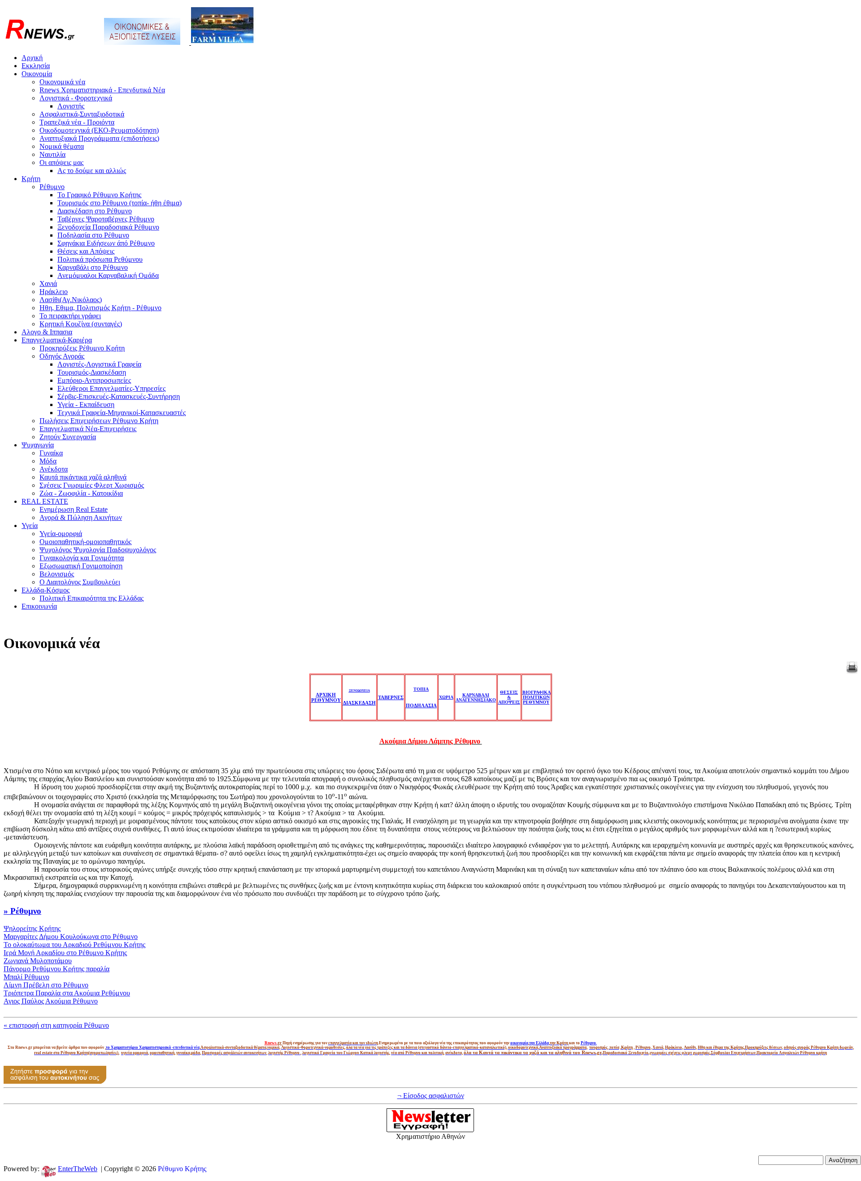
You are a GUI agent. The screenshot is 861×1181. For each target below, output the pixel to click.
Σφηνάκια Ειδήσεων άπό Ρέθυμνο (106, 243)
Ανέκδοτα (53, 469)
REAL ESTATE (45, 501)
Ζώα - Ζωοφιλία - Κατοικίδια (81, 493)
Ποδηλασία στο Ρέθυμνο (93, 235)
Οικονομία (37, 74)
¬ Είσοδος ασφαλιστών (430, 1095)
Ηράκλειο (53, 291)
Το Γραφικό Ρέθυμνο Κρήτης (99, 195)
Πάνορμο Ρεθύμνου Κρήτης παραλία (56, 969)
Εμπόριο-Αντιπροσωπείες (94, 380)
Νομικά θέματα (61, 146)
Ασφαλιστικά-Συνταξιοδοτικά (81, 114)
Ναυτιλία (52, 154)
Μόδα (48, 461)
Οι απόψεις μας (61, 162)
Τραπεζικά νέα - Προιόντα (76, 122)
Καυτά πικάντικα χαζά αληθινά (82, 477)
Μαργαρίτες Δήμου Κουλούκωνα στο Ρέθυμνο (71, 936)
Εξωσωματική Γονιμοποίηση (80, 566)
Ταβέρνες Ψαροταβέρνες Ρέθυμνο (105, 219)
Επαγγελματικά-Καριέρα (57, 340)
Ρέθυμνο (52, 186)
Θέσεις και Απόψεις (85, 251)
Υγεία (30, 525)
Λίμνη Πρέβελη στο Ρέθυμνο (46, 985)
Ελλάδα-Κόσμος (46, 590)
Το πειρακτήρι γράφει (70, 316)
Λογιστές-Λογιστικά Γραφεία (99, 364)
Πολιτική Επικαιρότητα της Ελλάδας (91, 598)
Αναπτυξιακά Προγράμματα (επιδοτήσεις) (99, 138)
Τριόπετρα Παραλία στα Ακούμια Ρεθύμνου (67, 993)
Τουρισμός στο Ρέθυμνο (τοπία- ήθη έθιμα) (119, 203)
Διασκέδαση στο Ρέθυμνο (94, 211)
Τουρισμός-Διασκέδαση (91, 372)
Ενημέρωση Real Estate (73, 509)
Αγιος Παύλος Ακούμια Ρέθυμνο (51, 1001)
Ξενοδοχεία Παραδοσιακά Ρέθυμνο (108, 227)
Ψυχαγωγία (38, 445)
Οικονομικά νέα (62, 82)
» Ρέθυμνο (22, 911)
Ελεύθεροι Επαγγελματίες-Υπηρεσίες (111, 388)
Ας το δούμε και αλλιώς (91, 170)
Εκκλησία (36, 65)
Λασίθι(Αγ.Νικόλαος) (70, 299)
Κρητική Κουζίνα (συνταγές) (80, 324)
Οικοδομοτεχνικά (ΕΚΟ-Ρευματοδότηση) (99, 130)
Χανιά (48, 283)
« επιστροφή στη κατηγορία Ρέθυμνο (56, 1025)
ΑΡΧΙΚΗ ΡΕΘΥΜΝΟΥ (326, 697)
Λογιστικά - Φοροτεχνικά (75, 98)
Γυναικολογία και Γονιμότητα (81, 558)
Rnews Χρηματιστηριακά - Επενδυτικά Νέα (102, 90)
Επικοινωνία (39, 606)
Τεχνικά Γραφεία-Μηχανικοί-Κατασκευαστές (121, 412)
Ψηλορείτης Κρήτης (32, 928)
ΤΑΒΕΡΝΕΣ (391, 697)
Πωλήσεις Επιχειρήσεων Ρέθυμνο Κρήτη (98, 420)
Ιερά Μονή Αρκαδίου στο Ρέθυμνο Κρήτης (65, 952)
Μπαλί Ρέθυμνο (26, 977)
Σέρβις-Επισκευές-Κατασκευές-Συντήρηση (118, 396)
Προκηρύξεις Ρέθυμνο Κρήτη (82, 348)
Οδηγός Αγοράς (61, 356)
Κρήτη (31, 178)
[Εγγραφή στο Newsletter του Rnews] (430, 1130)
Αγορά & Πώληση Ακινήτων (80, 517)
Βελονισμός (56, 574)
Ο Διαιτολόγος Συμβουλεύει (79, 582)
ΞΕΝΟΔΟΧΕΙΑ (359, 690)
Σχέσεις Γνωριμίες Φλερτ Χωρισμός (91, 485)
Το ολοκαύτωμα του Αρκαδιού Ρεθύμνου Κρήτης (74, 944)
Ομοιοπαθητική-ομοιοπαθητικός (85, 541)
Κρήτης (195, 1168)
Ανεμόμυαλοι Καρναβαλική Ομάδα (108, 275)
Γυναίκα (51, 453)
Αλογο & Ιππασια (47, 332)
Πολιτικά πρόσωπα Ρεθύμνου (100, 259)
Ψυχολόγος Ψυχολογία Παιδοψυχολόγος (97, 550)
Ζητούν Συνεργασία (67, 437)
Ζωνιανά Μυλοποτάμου (38, 961)
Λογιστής (70, 106)
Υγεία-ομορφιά (60, 533)
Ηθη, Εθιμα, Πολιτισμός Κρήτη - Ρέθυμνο (100, 307)
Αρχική (32, 57)
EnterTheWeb (77, 1168)
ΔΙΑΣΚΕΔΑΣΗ (359, 702)
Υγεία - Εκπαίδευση (85, 404)
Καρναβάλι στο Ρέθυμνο (92, 267)
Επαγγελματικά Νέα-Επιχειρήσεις (87, 429)
